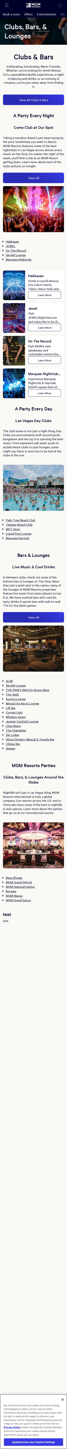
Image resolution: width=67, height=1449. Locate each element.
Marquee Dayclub (17, 538)
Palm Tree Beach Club (20, 520)
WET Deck (13, 529)
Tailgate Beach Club (19, 524)
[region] (33, 1421)
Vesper (10, 748)
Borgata (11, 891)
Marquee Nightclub (18, 259)
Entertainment (46, 14)
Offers (28, 14)
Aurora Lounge (16, 699)
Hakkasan (12, 241)
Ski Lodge (12, 735)
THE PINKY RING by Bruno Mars (27, 690)
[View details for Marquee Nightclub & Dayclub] (14, 383)
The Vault (12, 694)
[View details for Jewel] (14, 318)
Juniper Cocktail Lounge (22, 721)
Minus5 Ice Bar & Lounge (22, 703)
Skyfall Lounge (16, 255)
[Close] (62, 1399)
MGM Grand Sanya (18, 900)
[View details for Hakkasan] (14, 285)
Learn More (44, 295)
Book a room (11, 14)
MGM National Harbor (20, 886)
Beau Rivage (14, 878)
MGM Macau (14, 895)
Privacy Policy (12, 1427)
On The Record (16, 250)
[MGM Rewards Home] (33, 5)
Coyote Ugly (14, 712)
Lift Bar (10, 708)
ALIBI (9, 681)
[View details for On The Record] (14, 351)
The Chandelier (16, 730)
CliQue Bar (13, 744)
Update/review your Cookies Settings (33, 1442)
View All (33, 178)
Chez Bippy (13, 726)
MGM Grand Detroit (19, 882)
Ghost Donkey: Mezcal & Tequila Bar (30, 739)
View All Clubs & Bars (33, 100)
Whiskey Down (16, 717)
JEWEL (10, 246)
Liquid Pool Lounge (18, 533)
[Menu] (6, 5)
